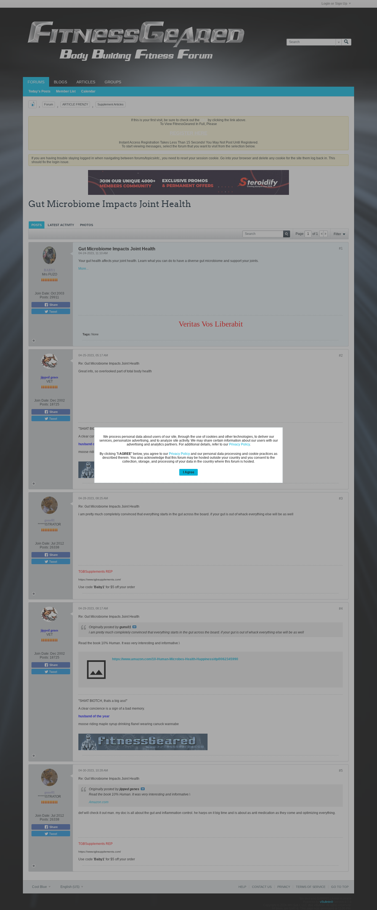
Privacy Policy (239, 444)
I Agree (188, 472)
